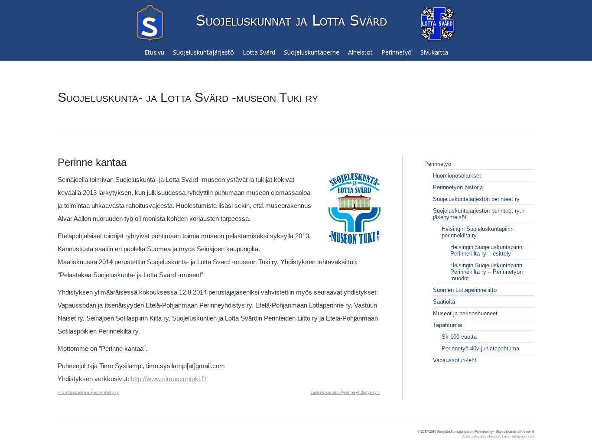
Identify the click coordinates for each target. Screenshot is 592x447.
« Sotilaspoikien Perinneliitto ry (88, 392)
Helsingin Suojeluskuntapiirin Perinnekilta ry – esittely (486, 250)
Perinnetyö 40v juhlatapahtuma (480, 348)
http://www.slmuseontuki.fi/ (168, 378)
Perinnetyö (437, 164)
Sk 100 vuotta (459, 337)
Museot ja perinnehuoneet (465, 313)
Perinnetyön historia (458, 187)
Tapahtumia (447, 325)
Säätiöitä (444, 301)
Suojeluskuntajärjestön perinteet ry (476, 199)
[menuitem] (154, 52)
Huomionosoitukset (457, 175)
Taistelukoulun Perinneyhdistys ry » (345, 392)
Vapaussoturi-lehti (455, 360)
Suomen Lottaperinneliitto (465, 290)
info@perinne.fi (523, 436)
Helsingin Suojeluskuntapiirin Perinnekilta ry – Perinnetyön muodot (486, 272)
